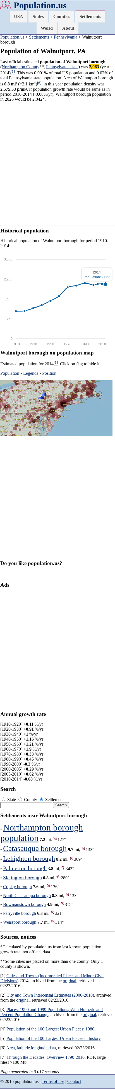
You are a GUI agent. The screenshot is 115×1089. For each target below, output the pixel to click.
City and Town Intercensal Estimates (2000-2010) (50, 995)
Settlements (90, 16)
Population (9, 373)
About (68, 28)
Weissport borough (19, 922)
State (11, 799)
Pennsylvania (65, 37)
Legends (30, 373)
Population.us (40, 5)
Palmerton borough (25, 868)
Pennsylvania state (62, 66)
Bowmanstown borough (24, 904)
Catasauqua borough (35, 848)
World (47, 28)
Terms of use (53, 1081)
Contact (74, 1081)
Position (49, 373)
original (69, 980)
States (38, 16)
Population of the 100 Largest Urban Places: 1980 (50, 1029)
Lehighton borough (29, 858)
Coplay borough (17, 886)
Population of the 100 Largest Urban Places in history (53, 1038)
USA (18, 16)
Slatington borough (22, 877)
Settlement (54, 799)
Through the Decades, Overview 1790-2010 (45, 1057)
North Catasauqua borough (27, 895)
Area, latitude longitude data (31, 1047)
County (30, 799)
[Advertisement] (57, 163)
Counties (61, 16)
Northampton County (20, 66)
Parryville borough (19, 913)
